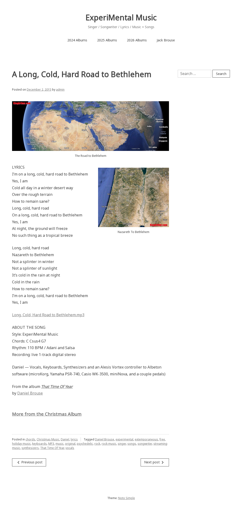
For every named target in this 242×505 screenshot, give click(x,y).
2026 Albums (137, 40)
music (60, 444)
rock (97, 444)
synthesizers (30, 448)
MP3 (51, 444)
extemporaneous (146, 439)
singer (122, 444)
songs (131, 444)
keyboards (39, 444)
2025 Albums (107, 40)
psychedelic (85, 444)
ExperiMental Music (121, 17)
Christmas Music (48, 439)
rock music (109, 444)
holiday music (21, 444)
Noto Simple (126, 498)
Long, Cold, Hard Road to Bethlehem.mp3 (48, 314)
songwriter (145, 444)
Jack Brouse (166, 40)
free (162, 439)
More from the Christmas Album (47, 414)
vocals (69, 448)
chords (30, 439)
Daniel (65, 439)
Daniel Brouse (30, 393)
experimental (124, 439)
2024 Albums (77, 40)
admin (60, 90)
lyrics (74, 439)
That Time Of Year (52, 448)
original (70, 444)
